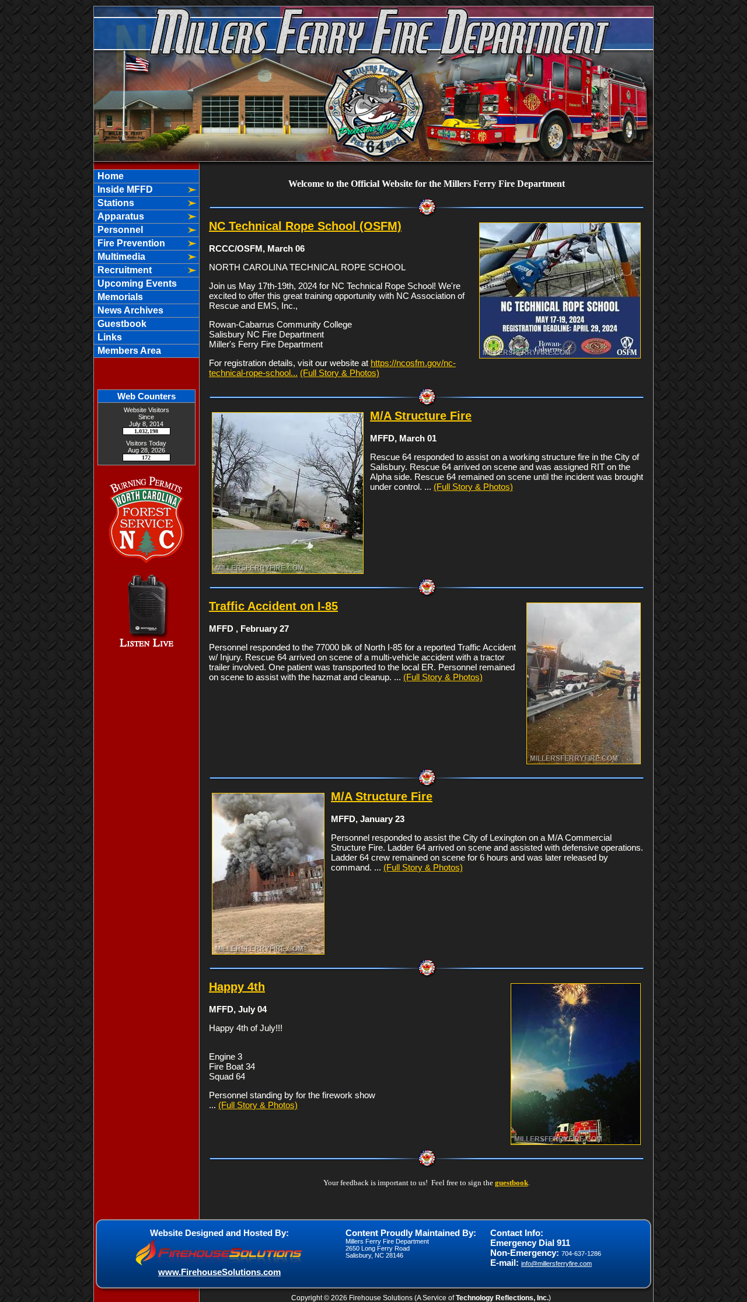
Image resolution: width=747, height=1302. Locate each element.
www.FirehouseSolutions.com (219, 1272)
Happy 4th (237, 986)
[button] (139, 189)
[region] (146, 263)
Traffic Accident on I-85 (273, 606)
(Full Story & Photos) (339, 373)
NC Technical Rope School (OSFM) (305, 226)
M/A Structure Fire (421, 415)
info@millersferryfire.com (556, 1263)
